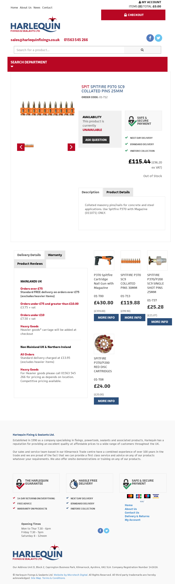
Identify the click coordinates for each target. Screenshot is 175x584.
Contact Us (132, 512)
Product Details (118, 192)
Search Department (29, 62)
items (133, 6)
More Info (106, 317)
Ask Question (96, 140)
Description (90, 192)
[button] (21, 147)
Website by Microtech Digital (71, 574)
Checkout (136, 15)
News (37, 7)
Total (147, 6)
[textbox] (69, 49)
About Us (26, 7)
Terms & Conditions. (54, 578)
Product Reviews (30, 264)
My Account (151, 2)
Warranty (55, 255)
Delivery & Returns (137, 516)
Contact (47, 7)
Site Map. (36, 578)
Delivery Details (29, 255)
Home (14, 7)
